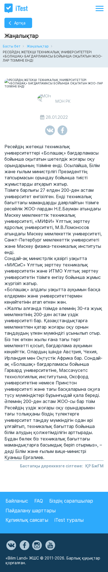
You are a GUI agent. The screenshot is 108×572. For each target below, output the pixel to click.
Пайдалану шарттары (31, 510)
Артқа (19, 23)
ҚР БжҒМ (94, 465)
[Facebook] (24, 545)
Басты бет (11, 46)
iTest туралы (69, 520)
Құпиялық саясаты (27, 520)
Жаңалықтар (38, 46)
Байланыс (17, 501)
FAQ (38, 501)
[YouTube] (50, 545)
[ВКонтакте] (11, 545)
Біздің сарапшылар (71, 501)
